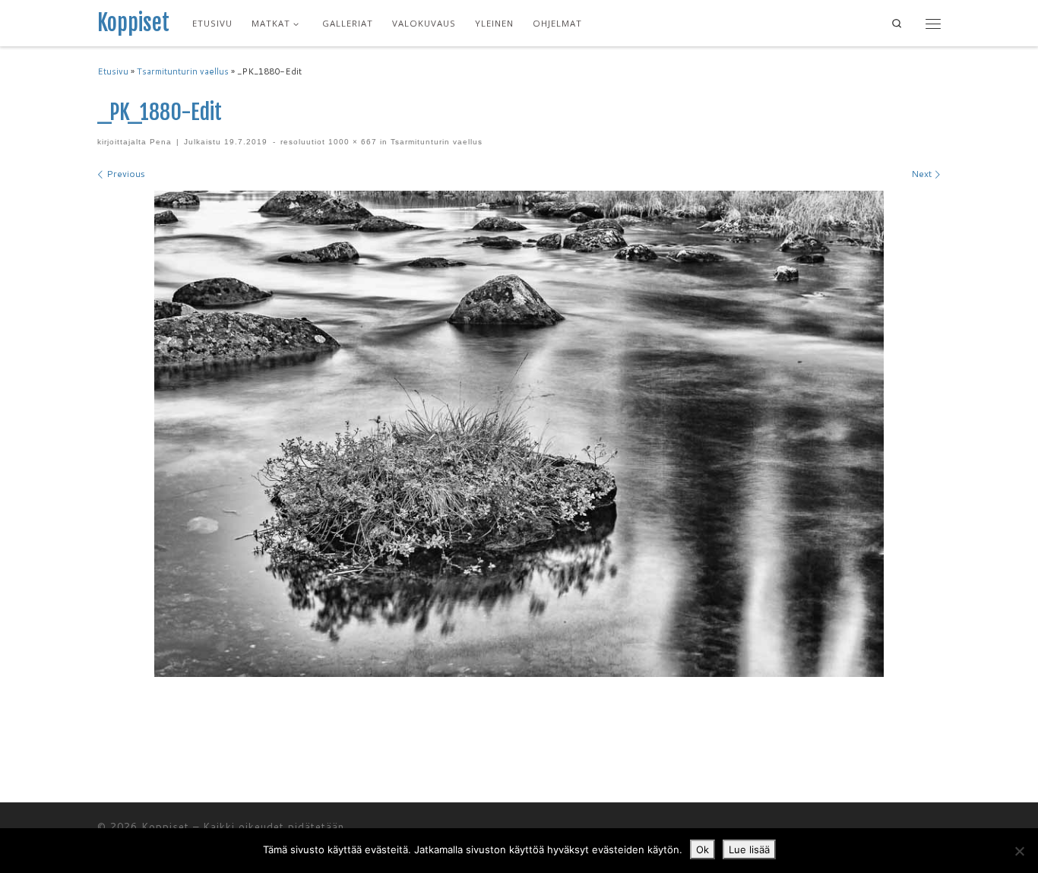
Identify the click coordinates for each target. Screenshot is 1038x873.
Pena (161, 142)
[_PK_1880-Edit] (519, 434)
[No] (1019, 851)
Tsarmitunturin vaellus (183, 71)
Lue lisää (749, 849)
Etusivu (112, 71)
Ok (702, 849)
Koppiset (165, 826)
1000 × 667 (351, 142)
